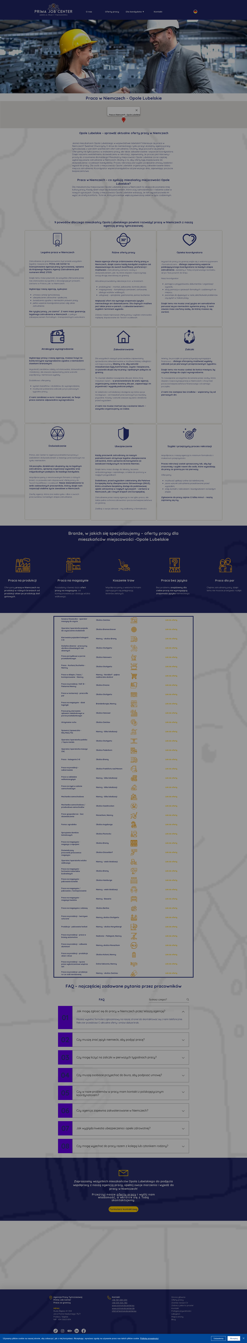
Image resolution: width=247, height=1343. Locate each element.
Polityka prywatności (149, 1338)
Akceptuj (234, 1338)
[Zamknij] (243, 1338)
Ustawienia (218, 1338)
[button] (106, 655)
